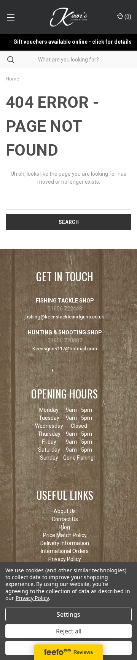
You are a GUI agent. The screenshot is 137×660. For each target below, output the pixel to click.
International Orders (65, 551)
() (127, 17)
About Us (65, 511)
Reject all (68, 631)
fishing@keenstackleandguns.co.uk (64, 317)
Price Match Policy (65, 535)
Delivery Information (64, 543)
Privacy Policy (64, 559)
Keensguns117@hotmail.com (64, 348)
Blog (64, 527)
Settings (68, 614)
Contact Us (65, 519)
